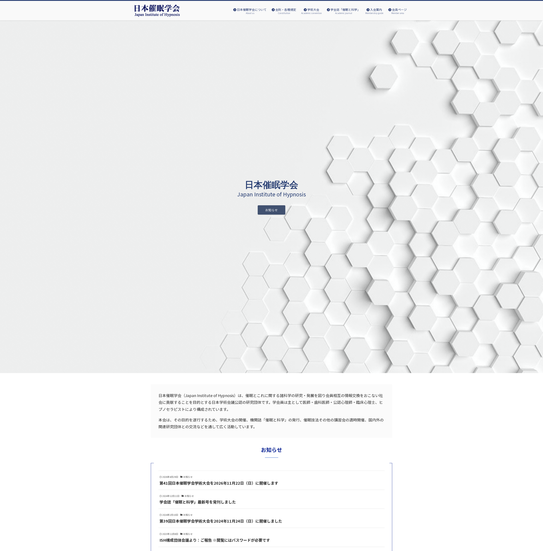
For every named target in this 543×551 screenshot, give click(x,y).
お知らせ (271, 210)
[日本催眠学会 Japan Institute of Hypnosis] (157, 10)
